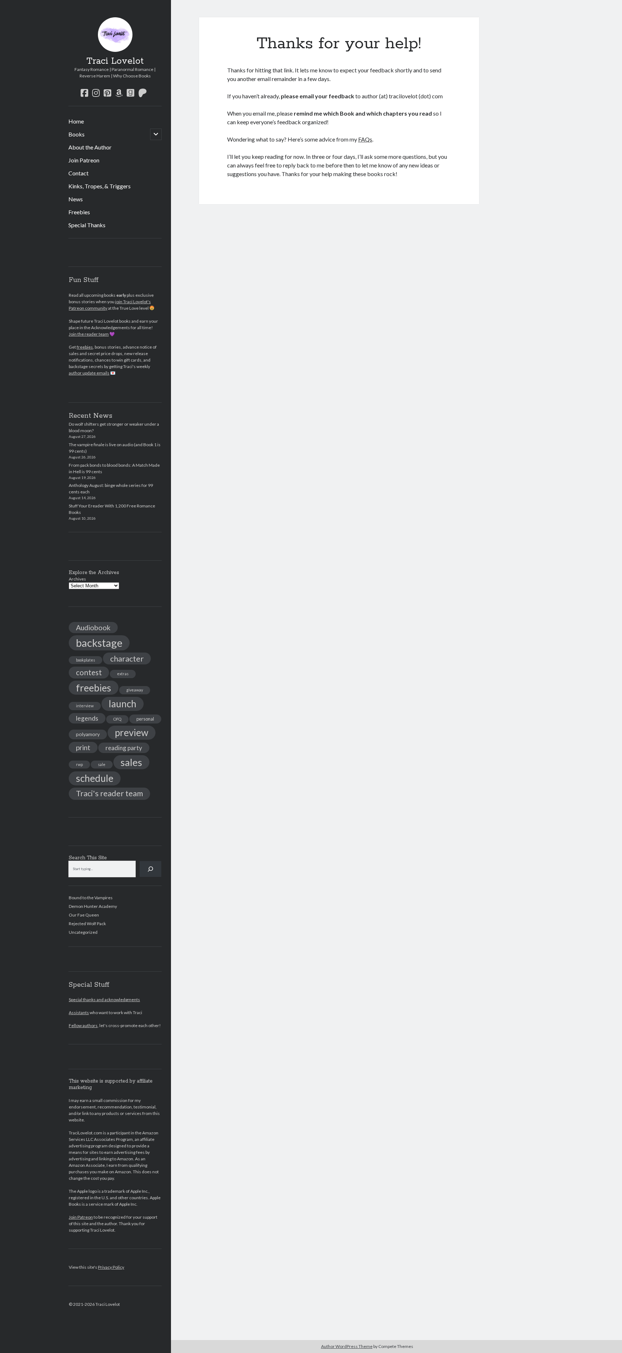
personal (145, 719)
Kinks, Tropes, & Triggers (99, 186)
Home (76, 121)
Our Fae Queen (84, 915)
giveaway (134, 689)
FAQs (365, 139)
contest (89, 672)
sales (131, 762)
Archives (77, 579)
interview (85, 705)
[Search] (150, 869)
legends (87, 718)
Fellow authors (83, 1025)
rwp (79, 764)
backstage (99, 642)
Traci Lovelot (115, 61)
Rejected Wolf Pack (87, 923)
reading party (123, 748)
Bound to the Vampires (91, 897)
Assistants (79, 1012)
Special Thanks (86, 224)
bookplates (85, 660)
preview (131, 732)
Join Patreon (83, 160)
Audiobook (93, 627)
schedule (94, 778)
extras (123, 673)
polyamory (88, 734)
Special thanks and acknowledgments (104, 999)
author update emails (89, 373)
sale (101, 764)
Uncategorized (83, 932)
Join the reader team (89, 334)
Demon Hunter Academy (93, 906)
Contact (78, 173)
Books (76, 134)
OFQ (117, 719)
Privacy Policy (111, 1267)
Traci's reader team (109, 793)
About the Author (90, 147)
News (75, 199)
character (127, 658)
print (83, 747)
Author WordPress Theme (347, 1346)
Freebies (79, 212)
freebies (85, 347)
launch (122, 703)
